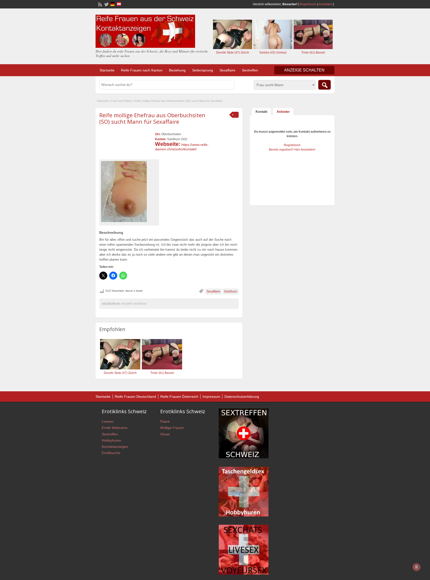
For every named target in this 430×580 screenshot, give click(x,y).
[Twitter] (106, 4)
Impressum (211, 397)
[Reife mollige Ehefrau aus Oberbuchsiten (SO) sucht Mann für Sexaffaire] (129, 191)
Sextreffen (250, 70)
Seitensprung (202, 70)
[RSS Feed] (100, 4)
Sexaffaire (227, 70)
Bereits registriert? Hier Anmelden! (292, 149)
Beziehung (177, 70)
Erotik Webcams (114, 428)
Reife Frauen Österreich (179, 397)
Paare (165, 421)
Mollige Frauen (172, 428)
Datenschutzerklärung (241, 397)
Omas (165, 434)
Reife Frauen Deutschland (135, 397)
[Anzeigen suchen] (324, 85)
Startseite (107, 70)
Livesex (108, 421)
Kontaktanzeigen (115, 447)
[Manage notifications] (417, 567)
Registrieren (308, 4)
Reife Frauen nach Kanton (141, 70)
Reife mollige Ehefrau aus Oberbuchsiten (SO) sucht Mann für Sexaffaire (152, 118)
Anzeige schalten (304, 70)
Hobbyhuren (111, 440)
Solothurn (230, 291)
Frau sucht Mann (121, 100)
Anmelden (325, 4)
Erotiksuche (111, 453)
